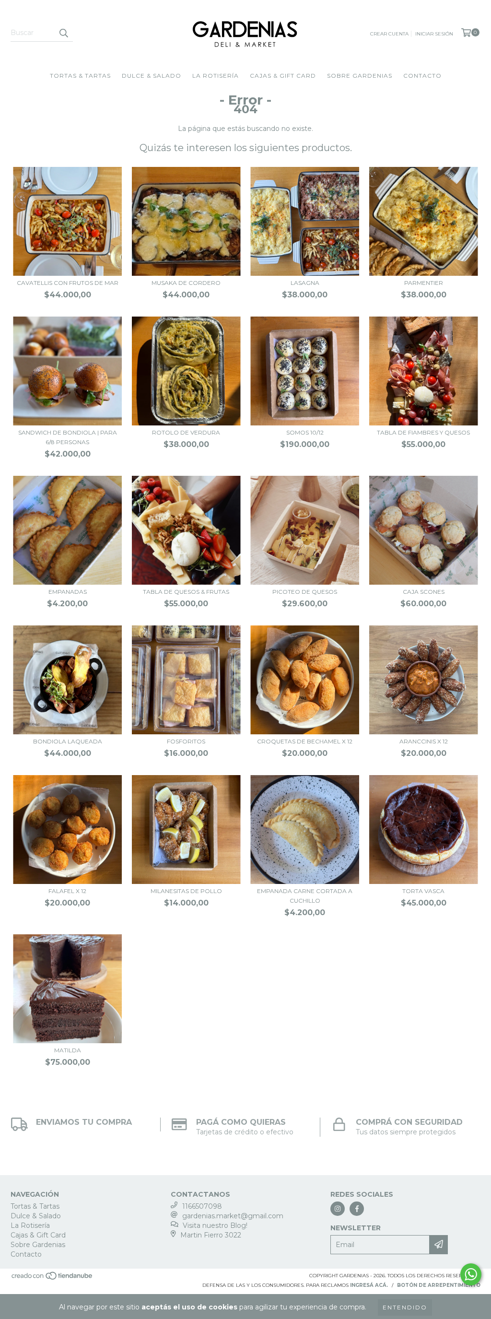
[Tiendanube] (52, 1278)
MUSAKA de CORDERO (186, 282)
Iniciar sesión (434, 34)
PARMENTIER (423, 282)
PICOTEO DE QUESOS (304, 591)
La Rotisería (215, 75)
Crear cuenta (389, 34)
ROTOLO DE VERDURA (186, 432)
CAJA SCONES (423, 591)
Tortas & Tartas (80, 75)
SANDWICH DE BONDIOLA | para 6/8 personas (67, 437)
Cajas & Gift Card (283, 75)
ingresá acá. (369, 1285)
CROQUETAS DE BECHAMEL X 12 (304, 741)
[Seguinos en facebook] (357, 1208)
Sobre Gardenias (359, 75)
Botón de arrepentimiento (438, 1285)
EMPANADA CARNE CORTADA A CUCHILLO (304, 895)
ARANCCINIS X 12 (423, 741)
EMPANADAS (67, 591)
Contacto (422, 75)
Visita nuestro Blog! (215, 1225)
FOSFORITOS (186, 741)
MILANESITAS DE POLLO (186, 891)
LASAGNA (305, 282)
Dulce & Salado (151, 75)
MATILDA (67, 1050)
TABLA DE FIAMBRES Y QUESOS (423, 432)
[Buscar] (63, 33)
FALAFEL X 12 (67, 891)
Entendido (405, 1307)
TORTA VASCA (423, 891)
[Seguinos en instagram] (337, 1208)
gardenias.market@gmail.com (232, 1216)
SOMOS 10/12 (305, 432)
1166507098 (202, 1206)
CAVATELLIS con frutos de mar (67, 282)
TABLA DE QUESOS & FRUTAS (186, 591)
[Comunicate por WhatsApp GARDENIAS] (470, 1274)
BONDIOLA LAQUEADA (67, 741)
